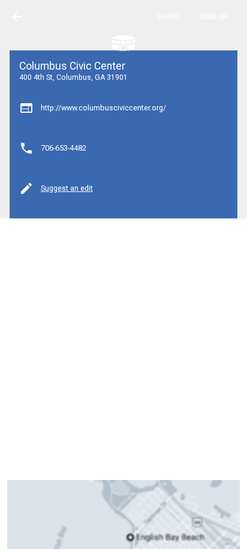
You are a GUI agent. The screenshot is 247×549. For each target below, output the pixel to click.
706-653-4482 (63, 147)
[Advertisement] (123, 349)
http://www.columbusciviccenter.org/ (103, 107)
